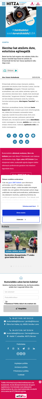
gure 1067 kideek (14, 182)
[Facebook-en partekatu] (9, 136)
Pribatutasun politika (21, 371)
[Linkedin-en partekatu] (21, 142)
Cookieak (21, 375)
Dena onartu (21, 213)
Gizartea (5, 42)
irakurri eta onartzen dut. (20, 304)
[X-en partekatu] (15, 136)
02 (37, 77)
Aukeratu (20, 219)
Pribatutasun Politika (11, 304)
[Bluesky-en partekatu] (27, 136)
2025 (33, 77)
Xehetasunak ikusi (29, 206)
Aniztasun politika (21, 367)
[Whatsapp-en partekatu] (15, 142)
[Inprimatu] (27, 142)
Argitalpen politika (21, 363)
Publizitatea (21, 344)
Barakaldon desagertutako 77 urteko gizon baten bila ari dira (19, 256)
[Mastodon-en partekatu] (21, 136)
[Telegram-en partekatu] (33, 136)
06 (39, 77)
